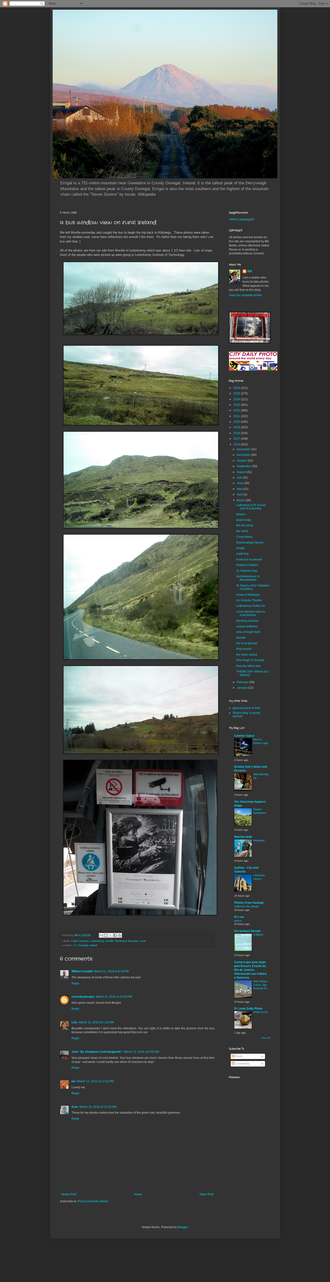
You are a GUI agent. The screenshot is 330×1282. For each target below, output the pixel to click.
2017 (237, 438)
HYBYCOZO (260, 1012)
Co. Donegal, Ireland (85, 945)
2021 (237, 416)
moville (110, 940)
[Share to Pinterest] (119, 935)
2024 (237, 399)
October (242, 460)
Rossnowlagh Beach (250, 542)
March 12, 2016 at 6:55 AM (141, 1051)
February (243, 682)
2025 (237, 393)
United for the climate (246, 906)
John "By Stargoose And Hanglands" (97, 1051)
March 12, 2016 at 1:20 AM (96, 1022)
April (240, 494)
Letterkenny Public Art (250, 606)
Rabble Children (247, 565)
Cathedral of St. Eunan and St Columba (251, 506)
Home (138, 1194)
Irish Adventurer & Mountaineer (247, 578)
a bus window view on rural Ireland (250, 613)
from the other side (248, 666)
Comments (242, 1063)
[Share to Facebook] (115, 935)
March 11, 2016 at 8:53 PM (111, 971)
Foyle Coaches (80, 940)
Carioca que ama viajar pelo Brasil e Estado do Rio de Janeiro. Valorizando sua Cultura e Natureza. (250, 969)
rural (142, 940)
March (241, 500)
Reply (75, 983)
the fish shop (244, 525)
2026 (237, 388)
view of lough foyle (248, 632)
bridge (240, 548)
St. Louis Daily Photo (248, 1008)
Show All (265, 1038)
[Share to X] (110, 935)
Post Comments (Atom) (93, 1201)
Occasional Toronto (247, 931)
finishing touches (247, 621)
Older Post (206, 1194)
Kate (75, 1107)
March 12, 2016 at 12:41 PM (95, 1081)
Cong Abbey (244, 536)
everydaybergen (83, 996)
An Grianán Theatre (249, 600)
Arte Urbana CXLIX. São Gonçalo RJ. (260, 985)
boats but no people (249, 559)
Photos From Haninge (249, 902)
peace (237, 920)
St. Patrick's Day (246, 571)
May (240, 489)
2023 (237, 405)
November (244, 455)
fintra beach (244, 649)
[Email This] (101, 935)
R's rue (239, 917)
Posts (239, 1056)
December (244, 449)
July (240, 477)
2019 (237, 427)
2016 (237, 444)
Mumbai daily (243, 836)
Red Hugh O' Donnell (250, 660)
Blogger (183, 1227)
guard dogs (243, 520)
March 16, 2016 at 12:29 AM (97, 1107)
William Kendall (82, 971)
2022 (237, 410)
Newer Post (68, 1194)
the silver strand (246, 654)
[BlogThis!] (105, 935)
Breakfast (259, 840)
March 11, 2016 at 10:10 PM (114, 996)
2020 (237, 421)
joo (74, 1081)
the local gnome (246, 643)
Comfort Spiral (244, 736)
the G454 (242, 531)
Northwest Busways (127, 940)
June (240, 483)
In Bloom (258, 934)
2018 (237, 433)
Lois (74, 1022)
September (244, 466)
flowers (241, 514)
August (242, 472)
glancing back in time (246, 708)
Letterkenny (97, 940)
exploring (242, 553)
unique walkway (247, 626)
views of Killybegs (248, 594)
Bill (249, 271)
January (242, 687)
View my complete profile (245, 295)
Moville (241, 637)
